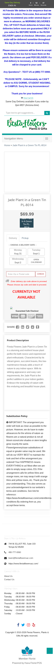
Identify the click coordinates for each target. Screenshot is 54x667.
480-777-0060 (14, 552)
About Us (8, 576)
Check (40, 274)
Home (7, 145)
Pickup (25, 238)
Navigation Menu (13, 138)
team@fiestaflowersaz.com (20, 558)
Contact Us (9, 579)
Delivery (13, 238)
